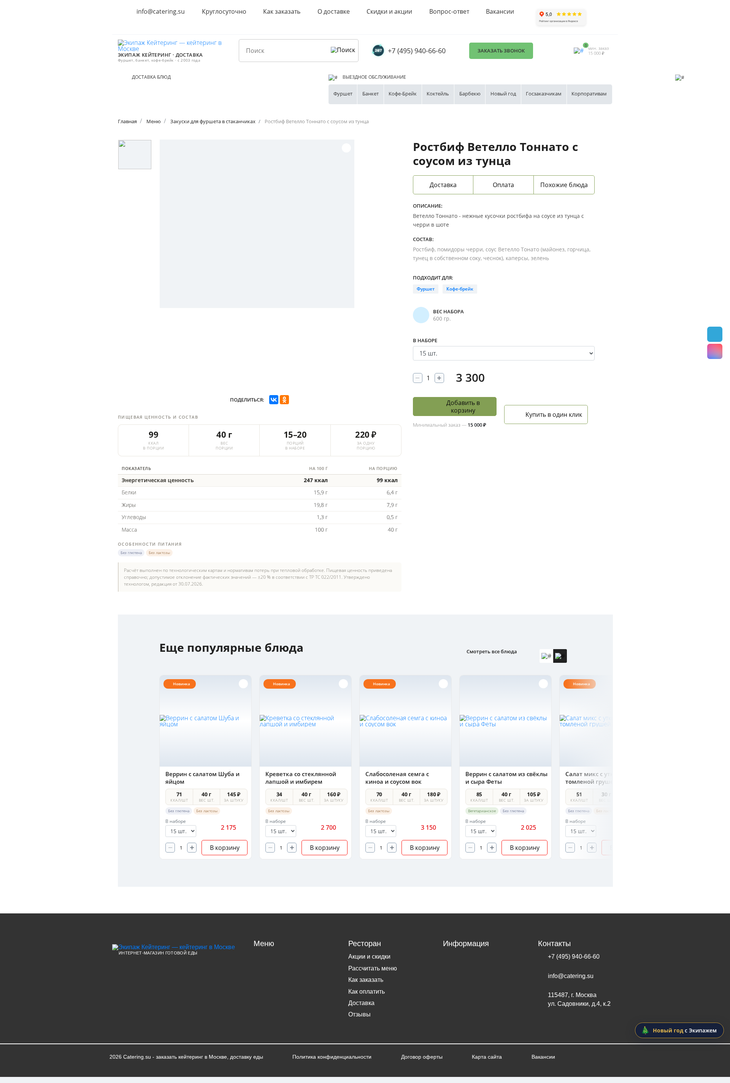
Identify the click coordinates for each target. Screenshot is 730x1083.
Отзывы (359, 1014)
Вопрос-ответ (449, 11)
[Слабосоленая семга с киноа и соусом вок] (405, 721)
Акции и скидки (369, 956)
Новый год (503, 93)
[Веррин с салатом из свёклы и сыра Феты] (505, 721)
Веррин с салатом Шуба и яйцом (202, 777)
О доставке (333, 11)
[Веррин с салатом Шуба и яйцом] (205, 721)
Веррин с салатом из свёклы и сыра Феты (506, 777)
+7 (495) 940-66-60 (417, 50)
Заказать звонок (501, 50)
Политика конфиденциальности (331, 1057)
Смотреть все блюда (492, 651)
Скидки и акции (389, 11)
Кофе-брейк (459, 289)
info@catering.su (160, 11)
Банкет (370, 93)
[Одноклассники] (284, 399)
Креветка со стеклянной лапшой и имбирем (300, 777)
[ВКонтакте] (273, 399)
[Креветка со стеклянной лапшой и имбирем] (305, 721)
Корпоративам (589, 93)
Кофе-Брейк (403, 93)
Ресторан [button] (364, 943)
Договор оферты (422, 1057)
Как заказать (281, 11)
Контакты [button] (554, 943)
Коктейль (438, 93)
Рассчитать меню (372, 968)
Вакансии (500, 11)
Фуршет (342, 93)
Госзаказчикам (544, 93)
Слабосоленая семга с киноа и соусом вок (397, 777)
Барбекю (470, 93)
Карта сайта (487, 1057)
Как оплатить (366, 991)
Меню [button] (264, 943)
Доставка (361, 1003)
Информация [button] (466, 943)
